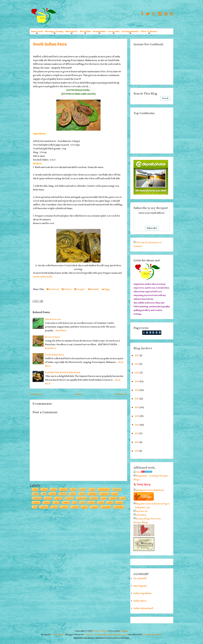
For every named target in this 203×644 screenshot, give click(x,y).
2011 (137, 450)
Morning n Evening (54, 31)
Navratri (64, 489)
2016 (137, 407)
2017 (137, 398)
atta (44, 494)
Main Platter (71, 31)
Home (79, 394)
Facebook (53, 289)
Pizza (93, 489)
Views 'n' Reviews (149, 31)
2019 (137, 381)
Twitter (68, 289)
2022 (137, 355)
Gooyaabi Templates (152, 634)
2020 (137, 372)
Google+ (80, 289)
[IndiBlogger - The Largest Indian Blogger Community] (144, 500)
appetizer (117, 489)
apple (36, 494)
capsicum (104, 494)
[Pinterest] (165, 14)
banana (63, 494)
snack (55, 507)
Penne (83, 489)
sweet (85, 507)
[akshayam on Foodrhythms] (149, 490)
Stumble (94, 289)
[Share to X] (39, 301)
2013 (137, 433)
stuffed (75, 507)
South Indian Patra (50, 44)
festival (47, 502)
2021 (137, 364)
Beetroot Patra (52, 337)
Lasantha (88, 634)
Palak (74, 489)
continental (82, 498)
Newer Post (36, 394)
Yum (138, 472)
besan (73, 494)
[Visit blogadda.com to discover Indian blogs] (146, 472)
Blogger (124, 631)
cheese (48, 498)
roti (35, 507)
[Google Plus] (153, 14)
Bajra (36, 489)
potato (119, 502)
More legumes (140, 586)
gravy (57, 502)
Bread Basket (99, 31)
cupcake (94, 498)
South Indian (104, 489)
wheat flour (119, 507)
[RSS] (171, 14)
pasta (101, 502)
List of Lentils (140, 578)
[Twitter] (147, 14)
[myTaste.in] (140, 511)
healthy (66, 502)
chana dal (37, 498)
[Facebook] (141, 14)
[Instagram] (159, 14)
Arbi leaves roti (53, 319)
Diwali (45, 489)
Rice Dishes (85, 31)
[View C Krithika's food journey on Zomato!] (152, 246)
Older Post (121, 394)
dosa (123, 498)
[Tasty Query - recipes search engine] (142, 486)
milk (82, 502)
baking (53, 494)
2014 (137, 424)
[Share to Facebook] (41, 301)
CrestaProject (57, 634)
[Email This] (33, 301)
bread (82, 494)
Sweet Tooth (37, 31)
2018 (137, 390)
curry (104, 498)
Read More (61, 330)
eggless (36, 502)
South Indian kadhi (42, 276)
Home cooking (100, 631)
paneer (91, 502)
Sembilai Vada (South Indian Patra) (62, 372)
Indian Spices (140, 600)
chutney (59, 498)
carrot (115, 494)
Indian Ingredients (143, 593)
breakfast (92, 494)
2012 (137, 442)
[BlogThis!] (36, 301)
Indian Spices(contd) (143, 608)
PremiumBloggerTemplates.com (111, 634)
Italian (54, 489)
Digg (107, 289)
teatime (94, 507)
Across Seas (113, 31)
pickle (110, 502)
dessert (113, 498)
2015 (137, 416)
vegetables (106, 507)
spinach (65, 507)
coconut (70, 498)
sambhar (44, 507)
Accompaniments (130, 31)
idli (75, 502)
